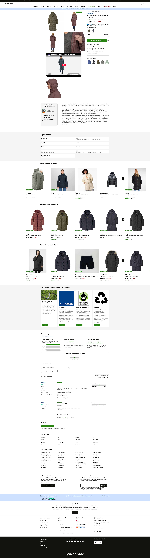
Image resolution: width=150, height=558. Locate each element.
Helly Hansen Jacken (80, 460)
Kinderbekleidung (79, 452)
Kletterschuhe (61, 462)
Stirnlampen (43, 465)
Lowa (42, 444)
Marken (99, 6)
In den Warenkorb (96, 40)
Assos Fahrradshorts (97, 452)
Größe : (88, 34)
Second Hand (92, 6)
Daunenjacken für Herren (46, 457)
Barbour (59, 444)
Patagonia (90, 13)
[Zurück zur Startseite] (88, 11)
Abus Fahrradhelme (97, 465)
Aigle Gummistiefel (79, 455)
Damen (90, 11)
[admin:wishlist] (108, 40)
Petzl (94, 444)
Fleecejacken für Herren (45, 460)
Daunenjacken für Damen (46, 452)
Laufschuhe (60, 460)
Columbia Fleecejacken (80, 462)
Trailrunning (55, 6)
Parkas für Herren (44, 459)
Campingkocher (61, 452)
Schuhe (42, 6)
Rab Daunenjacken (97, 455)
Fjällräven (77, 437)
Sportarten (83, 6)
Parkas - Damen (104, 11)
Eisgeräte (60, 455)
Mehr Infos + (65, 124)
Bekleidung (35, 6)
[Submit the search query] (134, 4)
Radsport (76, 6)
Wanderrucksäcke (62, 454)
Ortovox (42, 439)
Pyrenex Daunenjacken (80, 459)
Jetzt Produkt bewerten (101, 19)
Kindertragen (60, 467)
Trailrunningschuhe (62, 459)
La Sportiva (43, 442)
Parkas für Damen (44, 454)
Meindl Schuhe (79, 465)
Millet (59, 439)
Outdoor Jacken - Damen (96, 11)
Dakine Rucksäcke (79, 467)
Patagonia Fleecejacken (80, 457)
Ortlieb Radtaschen (97, 460)
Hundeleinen (95, 459)
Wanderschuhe (61, 457)
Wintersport (69, 6)
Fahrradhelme (61, 465)
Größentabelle (106, 34)
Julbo (94, 437)
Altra (59, 437)
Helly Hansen (60, 442)
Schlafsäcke (43, 467)
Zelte (42, 462)
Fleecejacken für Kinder (80, 454)
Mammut (77, 444)
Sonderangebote (107, 6)
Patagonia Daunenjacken (98, 467)
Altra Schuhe (95, 462)
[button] (53, 21)
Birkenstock (95, 442)
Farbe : (91, 27)
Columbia (78, 439)
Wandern (48, 6)
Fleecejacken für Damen (46, 455)
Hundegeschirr (96, 457)
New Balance (95, 439)
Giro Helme (95, 454)
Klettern (62, 6)
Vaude (77, 442)
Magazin (115, 6)
